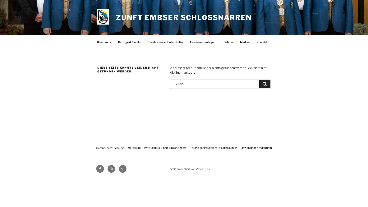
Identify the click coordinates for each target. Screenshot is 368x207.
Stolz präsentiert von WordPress (190, 169)
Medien (245, 42)
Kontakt (262, 42)
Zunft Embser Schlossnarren (184, 17)
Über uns (102, 42)
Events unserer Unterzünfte (165, 42)
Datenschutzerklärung (110, 148)
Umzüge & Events (129, 42)
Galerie (228, 42)
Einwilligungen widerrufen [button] (256, 147)
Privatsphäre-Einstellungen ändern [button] (165, 147)
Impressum (134, 147)
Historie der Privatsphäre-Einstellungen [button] (213, 147)
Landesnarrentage (202, 42)
